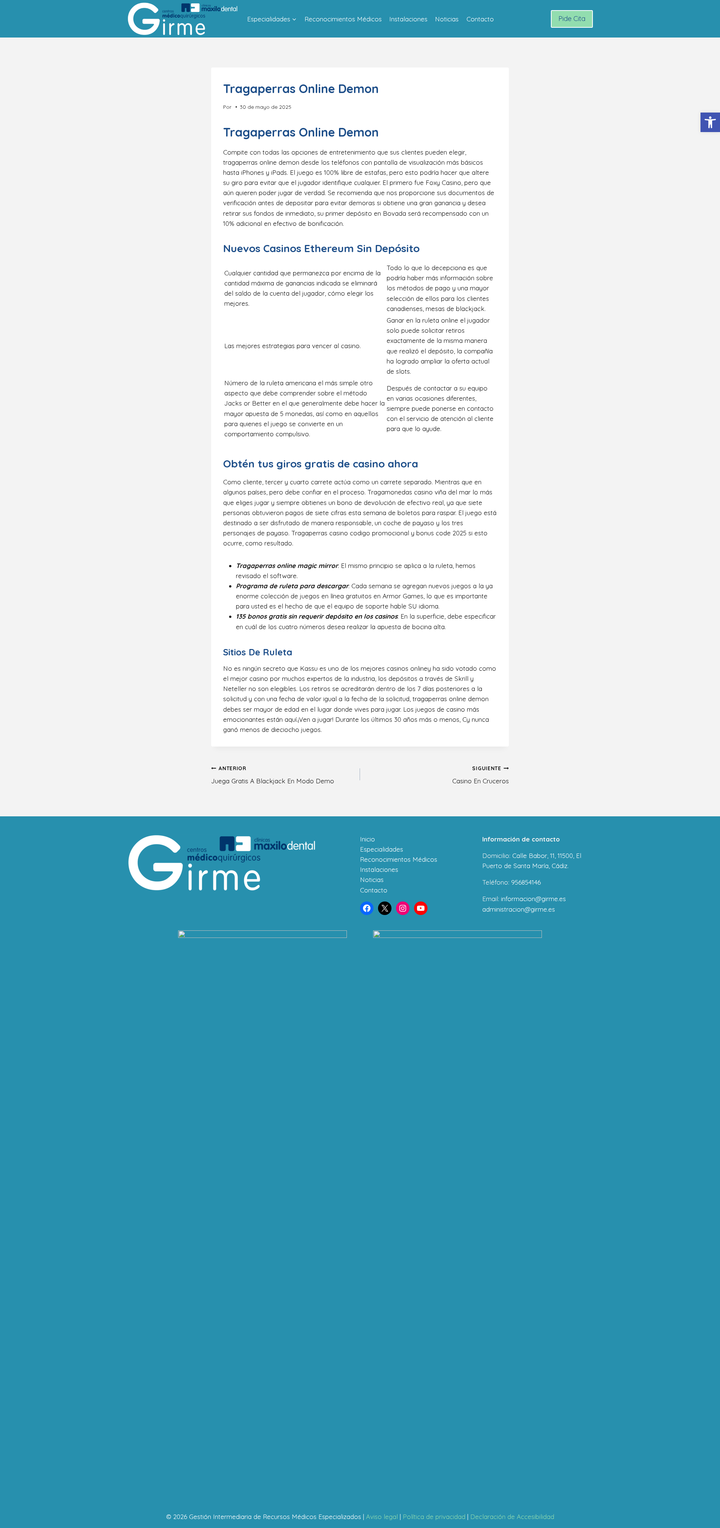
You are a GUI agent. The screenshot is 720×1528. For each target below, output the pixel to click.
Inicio (367, 839)
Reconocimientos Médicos (343, 19)
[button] (710, 122)
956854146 (526, 882)
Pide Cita (571, 18)
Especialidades (381, 849)
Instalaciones (408, 19)
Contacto (480, 19)
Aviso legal (382, 1516)
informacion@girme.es (533, 899)
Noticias (447, 19)
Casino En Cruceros (480, 775)
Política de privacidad (434, 1516)
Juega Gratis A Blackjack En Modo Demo (272, 775)
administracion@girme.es (518, 909)
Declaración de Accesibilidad (512, 1516)
